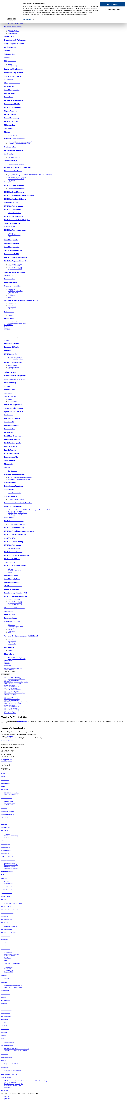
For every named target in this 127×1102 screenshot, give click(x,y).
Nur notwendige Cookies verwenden (112, 10)
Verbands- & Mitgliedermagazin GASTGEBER (21, 300)
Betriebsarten (11, 295)
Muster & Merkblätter (12, 223)
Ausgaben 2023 (12, 308)
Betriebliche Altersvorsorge (13, 100)
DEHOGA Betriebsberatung (14, 185)
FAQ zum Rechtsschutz (14, 213)
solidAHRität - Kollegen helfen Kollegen (19, 143)
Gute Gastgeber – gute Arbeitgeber (17, 177)
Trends (9, 297)
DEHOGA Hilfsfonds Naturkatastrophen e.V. (20, 142)
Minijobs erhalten (12, 135)
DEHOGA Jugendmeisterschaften (16, 261)
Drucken (10, 740)
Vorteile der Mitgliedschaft (13, 72)
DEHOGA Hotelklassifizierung (15, 199)
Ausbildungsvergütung (12, 90)
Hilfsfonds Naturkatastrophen (14, 139)
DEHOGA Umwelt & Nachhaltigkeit (17, 220)
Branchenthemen (8, 79)
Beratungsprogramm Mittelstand (16, 188)
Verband (6, 340)
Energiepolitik (11, 180)
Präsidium (7, 350)
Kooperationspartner (13, 31)
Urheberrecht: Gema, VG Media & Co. (18, 167)
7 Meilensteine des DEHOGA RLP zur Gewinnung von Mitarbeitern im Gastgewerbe (31, 174)
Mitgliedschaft (8, 57)
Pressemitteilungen (10, 282)
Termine (7, 51)
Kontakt (10, 236)
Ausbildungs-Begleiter (12, 243)
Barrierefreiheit (9, 93)
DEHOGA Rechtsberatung (13, 206)
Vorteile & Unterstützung (14, 235)
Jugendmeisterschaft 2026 (15, 264)
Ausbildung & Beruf (5, 827)
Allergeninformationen (12, 83)
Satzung (10, 64)
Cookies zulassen (112, 4)
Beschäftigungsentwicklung (15, 291)
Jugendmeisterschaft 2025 (15, 265)
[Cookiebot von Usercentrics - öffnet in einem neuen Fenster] (11, 19)
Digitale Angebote (10, 111)
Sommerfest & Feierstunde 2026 (16, 322)
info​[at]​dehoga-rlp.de (6, 759)
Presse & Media (8, 275)
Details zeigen (27, 19)
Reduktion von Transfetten (13, 150)
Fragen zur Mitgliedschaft (13, 69)
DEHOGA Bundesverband (15, 357)
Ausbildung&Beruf (9, 226)
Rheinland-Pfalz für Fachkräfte (16, 179)
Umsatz (10, 294)
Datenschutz (7, 329)
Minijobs (7, 132)
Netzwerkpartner (12, 33)
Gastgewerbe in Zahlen (12, 286)
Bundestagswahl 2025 (12, 104)
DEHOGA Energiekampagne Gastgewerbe (19, 195)
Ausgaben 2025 (12, 305)
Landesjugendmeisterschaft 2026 (16, 323)
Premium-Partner (12, 30)
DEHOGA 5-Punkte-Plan (15, 175)
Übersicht (10, 315)
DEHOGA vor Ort (10, 354)
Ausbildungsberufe (11, 240)
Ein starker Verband (11, 343)
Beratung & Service (5, 896)
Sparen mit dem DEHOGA (13, 76)
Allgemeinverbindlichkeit (14, 157)
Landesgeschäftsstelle (11, 347)
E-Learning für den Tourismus (16, 164)
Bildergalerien (9, 318)
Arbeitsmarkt (9, 86)
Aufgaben (10, 233)
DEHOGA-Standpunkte (12, 107)
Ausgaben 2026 (12, 303)
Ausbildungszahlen (13, 292)
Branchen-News (9, 279)
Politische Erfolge (10, 47)
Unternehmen (11, 289)
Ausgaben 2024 (12, 307)
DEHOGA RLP (8, 697)
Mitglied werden (10, 61)
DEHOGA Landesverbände (15, 23)
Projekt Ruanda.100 (11, 254)
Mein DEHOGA (10, 36)
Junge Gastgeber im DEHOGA (15, 43)
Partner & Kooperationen (13, 27)
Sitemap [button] (3, 773)
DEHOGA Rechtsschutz (12, 210)
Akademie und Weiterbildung (14, 272)
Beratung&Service (9, 182)
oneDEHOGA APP (11, 202)
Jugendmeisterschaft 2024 (15, 267)
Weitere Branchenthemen (13, 171)
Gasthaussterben (10, 147)
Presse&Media (4, 939)
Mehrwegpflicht (9, 125)
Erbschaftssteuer (10, 114)
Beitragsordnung (12, 65)
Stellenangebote (9, 54)
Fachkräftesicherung (11, 118)
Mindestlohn (8, 128)
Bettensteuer (8, 97)
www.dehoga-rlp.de (6, 761)
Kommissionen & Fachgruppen (15, 40)
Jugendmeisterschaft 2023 (15, 269)
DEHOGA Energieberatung (14, 192)
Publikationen (9, 312)
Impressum (7, 328)
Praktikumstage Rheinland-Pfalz (15, 257)
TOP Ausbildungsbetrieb (13, 250)
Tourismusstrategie (10, 161)
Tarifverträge (8, 154)
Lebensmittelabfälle (11, 121)
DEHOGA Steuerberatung (13, 216)
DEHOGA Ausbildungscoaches (15, 230)
